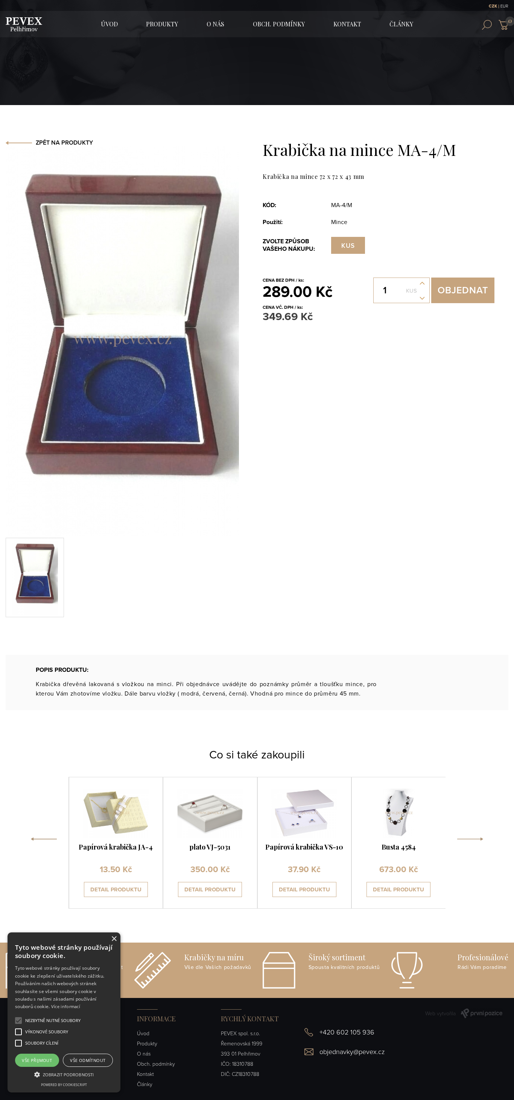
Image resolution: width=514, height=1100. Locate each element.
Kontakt (347, 24)
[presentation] (44, 843)
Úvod (143, 1033)
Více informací (65, 1006)
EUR (504, 6)
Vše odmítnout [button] (87, 1060)
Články (401, 24)
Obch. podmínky (279, 24)
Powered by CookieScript (64, 1084)
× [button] (114, 939)
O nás (215, 24)
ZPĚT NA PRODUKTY (64, 142)
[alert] (64, 1012)
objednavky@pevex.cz (352, 1052)
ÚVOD (109, 24)
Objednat (463, 290)
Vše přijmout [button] (37, 1060)
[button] (53, 1020)
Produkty (162, 24)
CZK (493, 6)
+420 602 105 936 (346, 1032)
